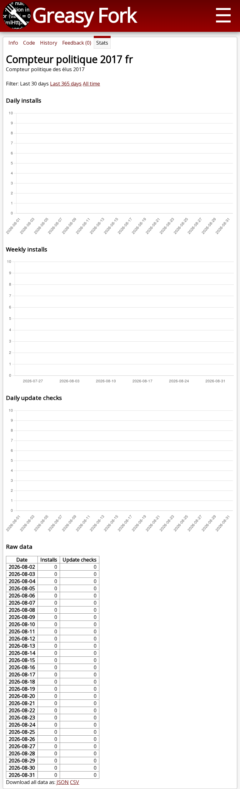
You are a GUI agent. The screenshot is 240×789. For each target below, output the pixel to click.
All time (91, 83)
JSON (63, 782)
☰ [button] (223, 14)
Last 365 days (66, 83)
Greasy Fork (84, 14)
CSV (74, 782)
